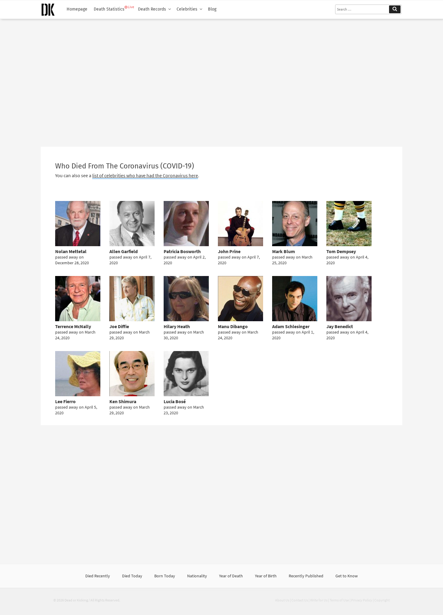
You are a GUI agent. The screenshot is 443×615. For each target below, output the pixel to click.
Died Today (132, 576)
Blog (212, 9)
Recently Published (306, 576)
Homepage (77, 9)
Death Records (152, 9)
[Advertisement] (221, 80)
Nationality (197, 576)
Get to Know (346, 576)
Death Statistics (109, 9)
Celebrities (187, 9)
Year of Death (231, 576)
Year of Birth (266, 576)
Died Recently (97, 576)
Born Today (164, 576)
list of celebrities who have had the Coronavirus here (145, 175)
